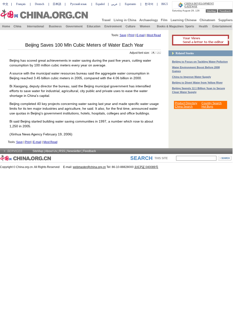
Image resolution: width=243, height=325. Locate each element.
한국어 (149, 4)
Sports (189, 26)
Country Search (211, 103)
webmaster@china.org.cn (89, 167)
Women (145, 26)
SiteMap (211, 11)
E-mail (140, 35)
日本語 (57, 4)
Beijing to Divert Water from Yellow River (197, 82)
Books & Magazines (170, 26)
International (35, 26)
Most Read (154, 35)
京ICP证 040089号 (146, 167)
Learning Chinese (183, 20)
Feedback (225, 11)
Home (6, 26)
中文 (5, 4)
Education (93, 26)
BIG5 (164, 4)
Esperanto (130, 4)
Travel (106, 20)
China (17, 26)
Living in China (125, 20)
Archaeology (148, 20)
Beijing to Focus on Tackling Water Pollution (200, 61)
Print (131, 35)
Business (55, 26)
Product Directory (186, 103)
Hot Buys (207, 106)
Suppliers (225, 20)
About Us (51, 151)
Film (164, 20)
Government (74, 26)
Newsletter (74, 151)
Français (21, 4)
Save (123, 35)
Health (203, 26)
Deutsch (39, 4)
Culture (131, 26)
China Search (184, 106)
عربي (114, 4)
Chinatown (207, 20)
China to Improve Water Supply (191, 76)
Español (100, 4)
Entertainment (222, 26)
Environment (113, 26)
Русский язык (78, 4)
